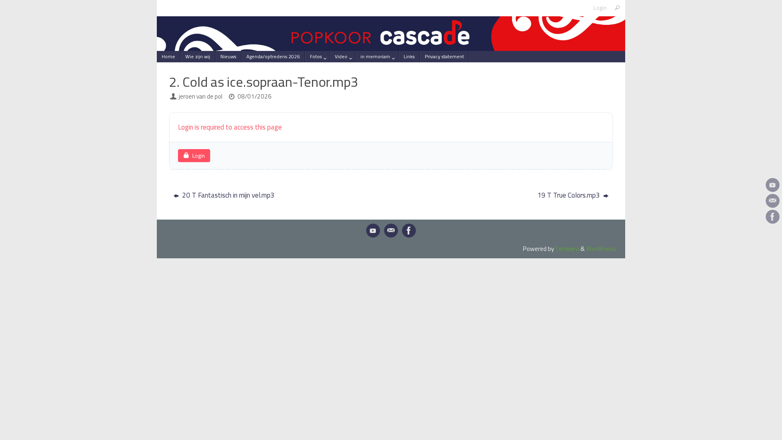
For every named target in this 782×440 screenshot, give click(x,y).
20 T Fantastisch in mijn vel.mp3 (227, 195)
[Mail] (773, 201)
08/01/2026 (254, 96)
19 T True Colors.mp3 (569, 195)
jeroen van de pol (200, 96)
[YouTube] (773, 185)
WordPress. (601, 248)
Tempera (567, 248)
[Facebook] (773, 217)
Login (600, 7)
